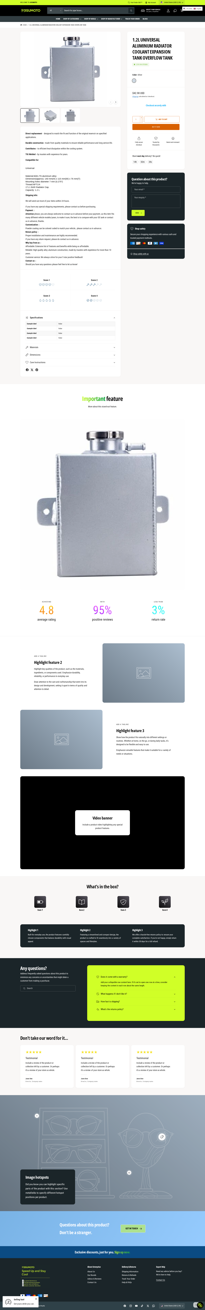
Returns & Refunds (129, 1275)
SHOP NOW (46, 2)
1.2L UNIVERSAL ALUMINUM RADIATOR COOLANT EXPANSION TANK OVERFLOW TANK (57, 25)
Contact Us (91, 1282)
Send (137, 213)
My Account (152, 2)
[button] (181, 10)
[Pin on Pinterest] (36, 369)
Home (25, 25)
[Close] (36, 1299)
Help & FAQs (127, 1282)
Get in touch (132, 1228)
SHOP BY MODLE (90, 19)
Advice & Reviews (94, 1279)
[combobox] (99, 10)
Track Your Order (128, 1279)
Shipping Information (130, 1271)
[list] (102, 611)
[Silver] (134, 80)
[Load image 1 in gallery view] (29, 115)
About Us (91, 1271)
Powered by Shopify (39, 1306)
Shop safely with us (141, 254)
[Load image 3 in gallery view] (70, 115)
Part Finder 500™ (136, 2)
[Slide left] (111, 102)
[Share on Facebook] (27, 369)
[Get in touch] (175, 10)
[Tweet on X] (32, 369)
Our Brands (91, 1275)
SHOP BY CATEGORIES (71, 19)
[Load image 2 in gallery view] (50, 115)
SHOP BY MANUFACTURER (110, 19)
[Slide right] (116, 102)
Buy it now (156, 127)
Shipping (135, 96)
